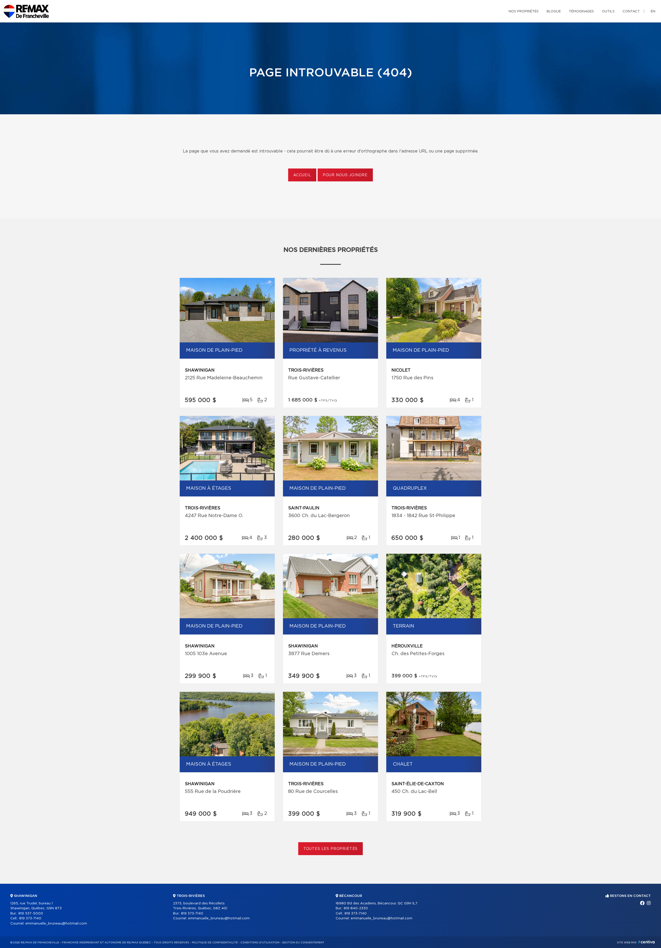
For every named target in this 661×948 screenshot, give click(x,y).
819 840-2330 (356, 908)
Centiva (646, 942)
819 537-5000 (30, 913)
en (653, 11)
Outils (608, 11)
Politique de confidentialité (215, 942)
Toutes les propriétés (330, 849)
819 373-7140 (30, 918)
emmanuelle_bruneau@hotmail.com (56, 923)
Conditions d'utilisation (259, 942)
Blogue (554, 11)
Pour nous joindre (345, 175)
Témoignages (581, 11)
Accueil (302, 175)
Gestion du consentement (303, 942)
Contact (631, 11)
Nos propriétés (524, 11)
